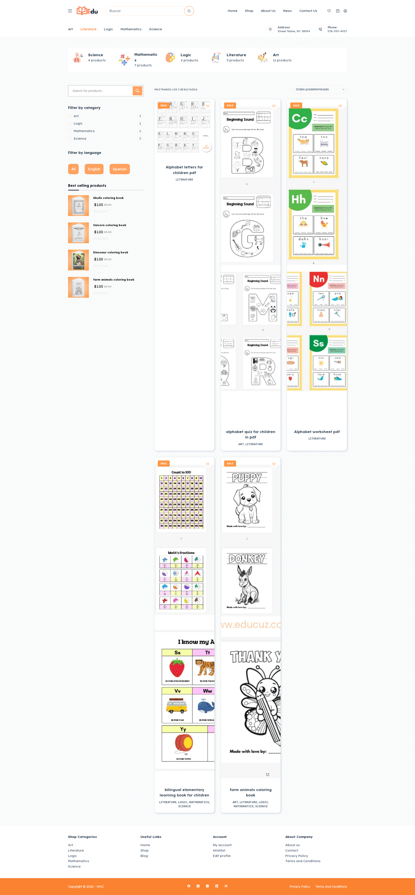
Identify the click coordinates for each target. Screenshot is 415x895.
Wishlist (219, 850)
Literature (88, 29)
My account (222, 845)
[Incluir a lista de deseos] (207, 105)
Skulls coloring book (108, 198)
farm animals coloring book (113, 279)
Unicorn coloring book (109, 225)
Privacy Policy (296, 856)
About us (292, 845)
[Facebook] (188, 886)
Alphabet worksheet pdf (317, 431)
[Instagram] (207, 886)
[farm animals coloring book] (251, 619)
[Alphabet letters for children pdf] (184, 129)
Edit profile (222, 856)
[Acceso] (345, 11)
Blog (144, 856)
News (287, 11)
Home (232, 11)
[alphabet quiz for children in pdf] (251, 261)
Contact (291, 850)
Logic (108, 29)
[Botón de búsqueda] (189, 11)
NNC (101, 887)
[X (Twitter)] (198, 886)
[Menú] (70, 11)
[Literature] (78, 57)
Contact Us (308, 11)
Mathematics (131, 29)
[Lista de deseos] (329, 11)
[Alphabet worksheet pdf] (317, 261)
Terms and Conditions (303, 861)
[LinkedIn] (216, 886)
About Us (268, 11)
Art (70, 29)
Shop (249, 11)
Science (155, 29)
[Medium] (226, 886)
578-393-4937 (337, 31)
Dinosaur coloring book (110, 252)
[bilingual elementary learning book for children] (184, 619)
